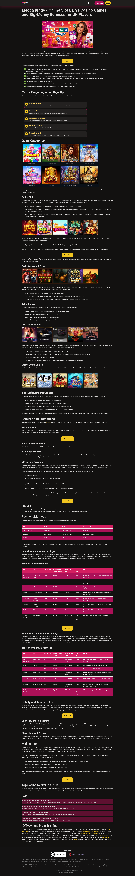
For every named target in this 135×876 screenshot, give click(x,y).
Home (47, 3)
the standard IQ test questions (90, 831)
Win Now (67, 715)
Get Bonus (67, 438)
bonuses (48, 422)
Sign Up (67, 61)
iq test (75, 839)
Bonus (52, 3)
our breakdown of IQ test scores (89, 833)
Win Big (67, 628)
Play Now (67, 255)
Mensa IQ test (106, 837)
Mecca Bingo (25, 51)
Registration (99, 3)
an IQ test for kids (102, 835)
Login (108, 3)
